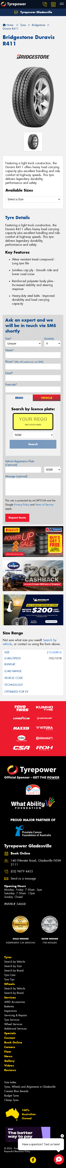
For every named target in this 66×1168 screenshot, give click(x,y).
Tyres (8, 957)
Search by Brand (14, 970)
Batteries (9, 1006)
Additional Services (15, 1028)
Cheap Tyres (11, 1100)
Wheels (9, 984)
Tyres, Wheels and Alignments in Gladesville (30, 1087)
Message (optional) (16, 476)
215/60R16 (54, 652)
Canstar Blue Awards (16, 1091)
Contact (9, 1038)
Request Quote (17, 517)
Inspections (10, 1011)
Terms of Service (44, 504)
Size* (8, 338)
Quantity (49, 338)
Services (10, 997)
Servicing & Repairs (15, 1015)
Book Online (13, 1042)
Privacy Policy (21, 504)
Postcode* (11, 384)
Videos (9, 1065)
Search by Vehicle (14, 961)
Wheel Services (13, 1024)
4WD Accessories (14, 1002)
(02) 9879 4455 (22, 871)
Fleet (7, 1052)
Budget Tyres (11, 1095)
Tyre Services (11, 1020)
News (8, 1056)
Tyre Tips (9, 979)
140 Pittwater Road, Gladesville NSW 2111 (36, 863)
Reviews (10, 1070)
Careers (9, 1047)
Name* (9, 350)
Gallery (9, 1061)
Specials (10, 1033)
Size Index (10, 1082)
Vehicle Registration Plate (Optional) (19, 463)
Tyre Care (9, 975)
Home (9, 25)
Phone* (24, 361)
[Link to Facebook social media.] (33, 1160)
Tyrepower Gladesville (35, 12)
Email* (9, 373)
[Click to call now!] (44, 4)
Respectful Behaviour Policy (17, 1151)
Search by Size (13, 966)
